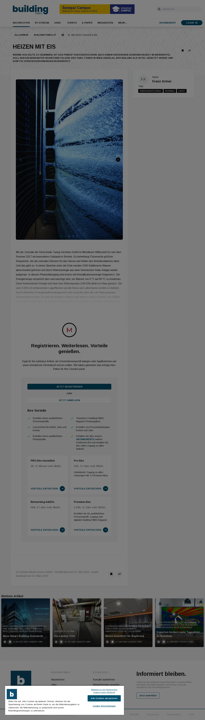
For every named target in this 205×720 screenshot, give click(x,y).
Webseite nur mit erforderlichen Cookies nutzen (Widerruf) (104, 691)
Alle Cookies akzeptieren (104, 698)
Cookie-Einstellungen (104, 706)
